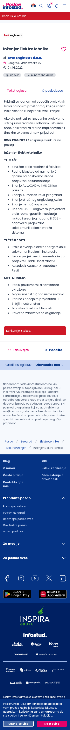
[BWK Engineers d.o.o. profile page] (13, 35)
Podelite (55, 350)
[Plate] (49, 6)
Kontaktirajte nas (13, 484)
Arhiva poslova (13, 531)
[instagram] (21, 579)
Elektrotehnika (49, 441)
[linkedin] (63, 579)
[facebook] (7, 579)
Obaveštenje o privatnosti (52, 477)
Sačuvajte (21, 350)
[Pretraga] (41, 6)
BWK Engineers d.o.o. (25, 58)
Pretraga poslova (14, 506)
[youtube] (35, 579)
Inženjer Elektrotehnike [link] (48, 448)
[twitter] (49, 579)
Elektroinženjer (16, 448)
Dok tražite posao (15, 525)
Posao (9, 441)
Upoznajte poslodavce (18, 519)
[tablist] (35, 91)
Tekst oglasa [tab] (16, 90)
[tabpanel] (35, 208)
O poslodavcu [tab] (52, 90)
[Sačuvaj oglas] (64, 49)
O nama (9, 468)
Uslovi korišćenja (53, 468)
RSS (44, 461)
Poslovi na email (14, 513)
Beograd (26, 441)
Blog (6, 461)
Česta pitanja (13, 475)
